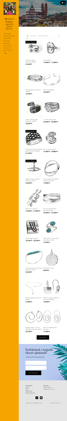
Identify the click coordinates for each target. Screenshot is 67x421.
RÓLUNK (6, 41)
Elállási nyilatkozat (30, 393)
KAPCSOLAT (7, 50)
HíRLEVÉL (7, 48)
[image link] (9, 8)
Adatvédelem (29, 391)
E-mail (28, 368)
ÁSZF (26, 389)
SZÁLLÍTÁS (7, 46)
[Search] (4, 53)
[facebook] (37, 397)
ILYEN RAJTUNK (9, 36)
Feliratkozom (33, 373)
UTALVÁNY (7, 39)
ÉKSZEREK (7, 34)
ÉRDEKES (7, 43)
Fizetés (27, 387)
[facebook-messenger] (41, 397)
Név (27, 363)
